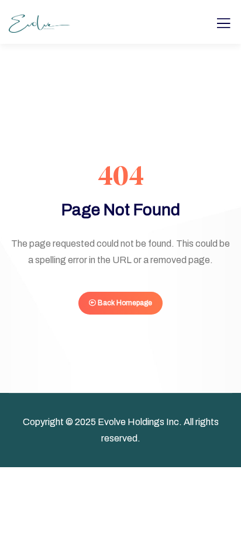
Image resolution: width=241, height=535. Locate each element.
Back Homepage (124, 303)
